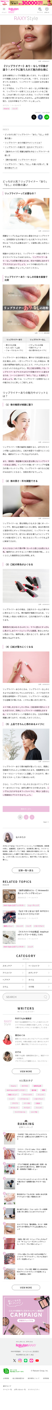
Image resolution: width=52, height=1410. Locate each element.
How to (6, 108)
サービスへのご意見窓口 (31, 1351)
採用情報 (46, 1378)
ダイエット (14, 1107)
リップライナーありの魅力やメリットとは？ (23, 142)
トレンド (20, 926)
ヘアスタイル (23, 1099)
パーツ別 (27, 1103)
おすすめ (25, 1086)
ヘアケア (6, 979)
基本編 (34, 1090)
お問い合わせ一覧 (20, 1389)
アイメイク (7, 972)
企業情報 (6, 1378)
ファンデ (39, 1107)
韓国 (43, 1090)
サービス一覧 (7, 1389)
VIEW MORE (26, 1071)
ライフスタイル (20, 1112)
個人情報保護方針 (18, 1378)
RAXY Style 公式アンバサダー (14, 905)
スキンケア (7, 965)
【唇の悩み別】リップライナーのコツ (20, 159)
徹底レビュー (8, 926)
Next (45, 822)
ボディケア (33, 972)
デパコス (27, 1107)
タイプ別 (34, 1112)
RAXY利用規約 (16, 1351)
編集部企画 (37, 1086)
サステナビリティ (34, 1389)
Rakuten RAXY (14, 10)
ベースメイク (16, 105)
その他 (31, 986)
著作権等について (33, 1378)
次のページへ (26, 809)
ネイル (31, 979)
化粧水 (38, 1103)
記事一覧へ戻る (26, 870)
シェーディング (33, 905)
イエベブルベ (39, 926)
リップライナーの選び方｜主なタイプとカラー (24, 147)
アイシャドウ (27, 1094)
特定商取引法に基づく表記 (25, 1355)
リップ (14, 108)
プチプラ (15, 1103)
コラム (5, 986)
